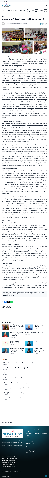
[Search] (46, 5)
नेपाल (16, 10)
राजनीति (20, 10)
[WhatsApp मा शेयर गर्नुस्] (11, 302)
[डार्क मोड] (43, 5)
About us (3, 474)
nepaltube (7, 23)
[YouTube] (33, 451)
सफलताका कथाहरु (46, 10)
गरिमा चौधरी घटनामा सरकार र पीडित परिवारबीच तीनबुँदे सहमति (17, 326)
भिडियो (41, 10)
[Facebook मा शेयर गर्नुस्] (5, 302)
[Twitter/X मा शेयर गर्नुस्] (8, 302)
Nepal (3, 16)
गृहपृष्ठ (4, 10)
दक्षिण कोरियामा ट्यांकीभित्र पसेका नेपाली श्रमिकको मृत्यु (15, 342)
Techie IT (9, 476)
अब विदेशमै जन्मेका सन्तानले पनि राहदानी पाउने (40, 326)
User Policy (22, 474)
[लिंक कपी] (46, 24)
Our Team (17, 474)
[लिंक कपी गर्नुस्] (14, 302)
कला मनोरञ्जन (28, 10)
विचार (24, 10)
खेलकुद (32, 10)
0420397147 (32, 446)
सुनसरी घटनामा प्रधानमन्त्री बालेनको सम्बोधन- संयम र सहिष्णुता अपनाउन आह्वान (39, 350)
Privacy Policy (27, 474)
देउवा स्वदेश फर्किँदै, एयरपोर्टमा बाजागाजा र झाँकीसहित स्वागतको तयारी (16, 334)
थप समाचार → (24, 403)
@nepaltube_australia (7, 422)
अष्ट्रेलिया (12, 10)
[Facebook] (27, 451)
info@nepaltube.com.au (8, 295)
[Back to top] (46, 476)
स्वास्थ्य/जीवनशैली (37, 10)
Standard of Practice (10, 474)
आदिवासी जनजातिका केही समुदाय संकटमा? (34, 333)
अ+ (43, 23)
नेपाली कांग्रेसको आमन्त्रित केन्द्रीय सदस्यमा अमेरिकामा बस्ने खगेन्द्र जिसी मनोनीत (17, 350)
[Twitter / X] (30, 451)
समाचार (8, 10)
